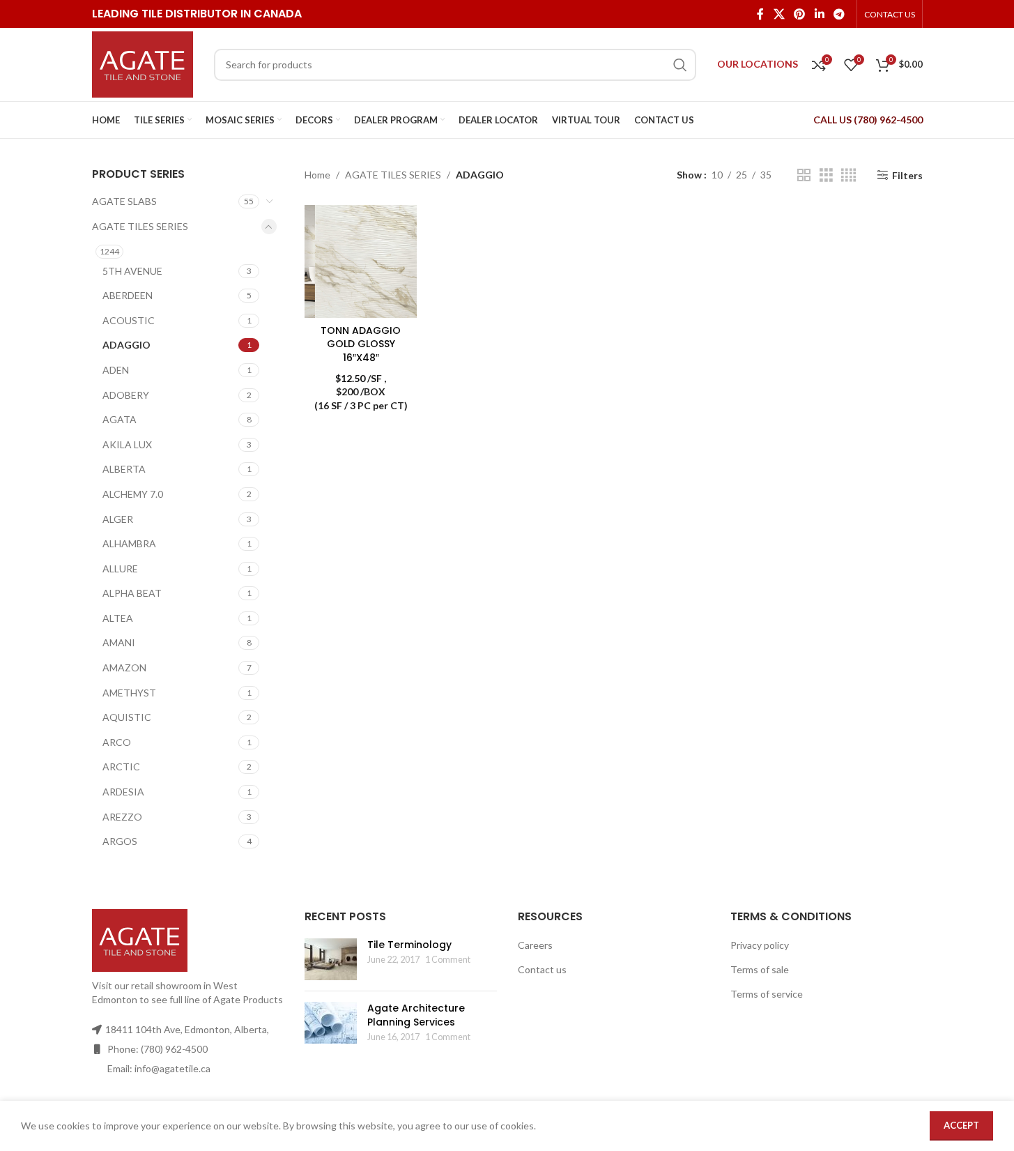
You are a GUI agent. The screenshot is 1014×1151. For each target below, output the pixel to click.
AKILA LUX (127, 444)
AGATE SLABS (124, 201)
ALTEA (117, 618)
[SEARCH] (680, 65)
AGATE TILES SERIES (140, 226)
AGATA (119, 419)
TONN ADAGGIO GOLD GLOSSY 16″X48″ (361, 344)
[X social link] (779, 13)
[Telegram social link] (839, 13)
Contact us (542, 969)
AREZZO (122, 817)
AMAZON (124, 667)
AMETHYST (129, 693)
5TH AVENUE (132, 271)
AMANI (118, 642)
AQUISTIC (126, 717)
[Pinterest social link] (800, 13)
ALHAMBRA (129, 543)
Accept (961, 1125)
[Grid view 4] (848, 175)
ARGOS (119, 841)
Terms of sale (759, 969)
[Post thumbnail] (331, 959)
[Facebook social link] (760, 13)
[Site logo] (142, 63)
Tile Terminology (409, 945)
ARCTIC (121, 766)
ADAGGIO (126, 345)
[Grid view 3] (826, 175)
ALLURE (120, 568)
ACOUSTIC (128, 320)
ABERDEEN (127, 295)
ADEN (115, 370)
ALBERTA (124, 469)
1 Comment (447, 959)
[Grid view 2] (804, 175)
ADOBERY (125, 395)
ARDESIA (123, 792)
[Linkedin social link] (819, 13)
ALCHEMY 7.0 (132, 494)
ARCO (116, 742)
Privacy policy (759, 945)
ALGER (117, 519)
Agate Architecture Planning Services (416, 1015)
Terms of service (766, 994)
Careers (535, 945)
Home (317, 175)
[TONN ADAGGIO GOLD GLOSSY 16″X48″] (361, 261)
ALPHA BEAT (132, 593)
